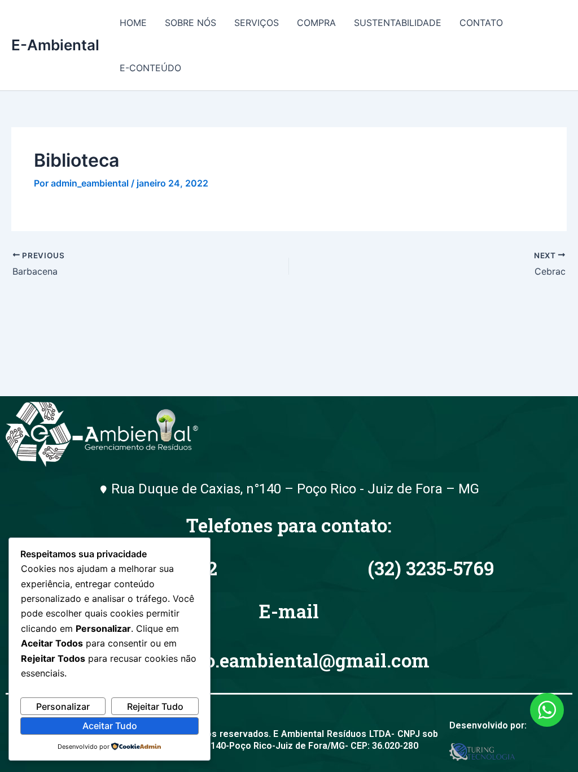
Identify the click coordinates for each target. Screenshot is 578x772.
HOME (133, 22)
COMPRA (316, 22)
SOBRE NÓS (190, 22)
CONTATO (481, 22)
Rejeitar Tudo (155, 706)
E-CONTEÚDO (150, 67)
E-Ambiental (55, 45)
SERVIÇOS (256, 22)
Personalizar (63, 706)
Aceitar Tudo (109, 725)
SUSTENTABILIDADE (397, 22)
